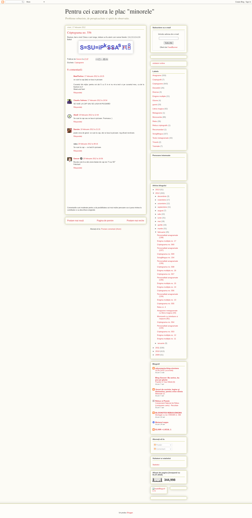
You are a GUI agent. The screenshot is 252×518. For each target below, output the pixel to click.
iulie (159, 214)
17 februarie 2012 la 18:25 (94, 76)
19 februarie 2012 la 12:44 (89, 115)
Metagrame (157, 113)
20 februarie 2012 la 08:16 (88, 144)
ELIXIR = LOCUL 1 (163, 429)
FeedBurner (173, 47)
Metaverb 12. (160, 394)
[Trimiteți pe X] (102, 59)
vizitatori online (159, 63)
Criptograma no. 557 (165, 274)
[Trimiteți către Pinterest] (107, 59)
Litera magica (158, 109)
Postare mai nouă (75, 220)
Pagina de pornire (105, 220)
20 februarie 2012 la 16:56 (93, 159)
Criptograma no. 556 (165, 290)
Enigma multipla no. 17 (166, 241)
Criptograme (79, 63)
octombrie (162, 203)
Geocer (76, 159)
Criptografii (157, 80)
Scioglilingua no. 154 (165, 257)
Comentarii (160, 449)
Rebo (155, 121)
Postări (159, 445)
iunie (160, 218)
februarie (162, 232)
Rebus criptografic (160, 125)
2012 (157, 193)
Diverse (156, 92)
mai (159, 221)
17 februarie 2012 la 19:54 (97, 100)
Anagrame (157, 75)
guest (155, 104)
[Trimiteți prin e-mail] (97, 59)
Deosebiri (156, 88)
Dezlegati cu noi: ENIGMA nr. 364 (168, 415)
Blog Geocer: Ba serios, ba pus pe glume (167, 379)
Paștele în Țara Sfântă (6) (165, 382)
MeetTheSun (79, 76)
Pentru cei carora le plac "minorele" (109, 11)
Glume (155, 100)
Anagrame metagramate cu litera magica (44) (167, 312)
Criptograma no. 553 (165, 332)
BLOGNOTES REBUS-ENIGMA (168, 413)
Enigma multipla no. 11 (166, 339)
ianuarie (161, 343)
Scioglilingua (158, 134)
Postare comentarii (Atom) (111, 229)
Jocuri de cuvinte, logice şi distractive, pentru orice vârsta (169, 390)
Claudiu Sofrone (80, 100)
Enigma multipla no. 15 (166, 283)
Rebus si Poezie (162, 401)
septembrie (162, 207)
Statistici (156, 465)
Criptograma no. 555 (165, 303)
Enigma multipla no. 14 (166, 287)
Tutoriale (156, 146)
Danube (77, 129)
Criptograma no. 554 (165, 322)
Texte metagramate (161, 138)
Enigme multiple (159, 96)
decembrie (162, 196)
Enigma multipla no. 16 (166, 270)
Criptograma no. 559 (165, 254)
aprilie (160, 225)
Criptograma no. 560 (165, 244)
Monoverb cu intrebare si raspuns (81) (167, 317)
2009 (157, 355)
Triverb (155, 142)
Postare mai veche (135, 220)
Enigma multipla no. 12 (166, 335)
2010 (157, 351)
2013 (157, 190)
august (161, 211)
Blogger (130, 513)
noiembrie (162, 200)
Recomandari (158, 129)
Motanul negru (161, 422)
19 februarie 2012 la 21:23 (90, 129)
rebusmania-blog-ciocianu (167, 368)
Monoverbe (157, 117)
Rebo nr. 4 (161, 307)
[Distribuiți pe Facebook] (104, 59)
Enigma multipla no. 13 (166, 300)
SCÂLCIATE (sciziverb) (164, 370)
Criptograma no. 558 (165, 267)
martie (160, 228)
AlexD (76, 115)
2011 (157, 348)
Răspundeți (78, 93)
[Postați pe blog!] (99, 59)
